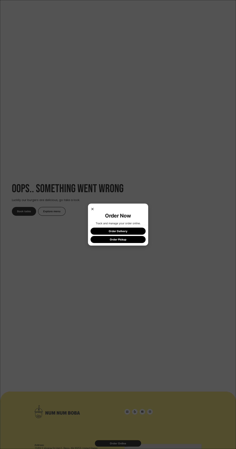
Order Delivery (118, 231)
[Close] (92, 209)
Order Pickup (118, 239)
